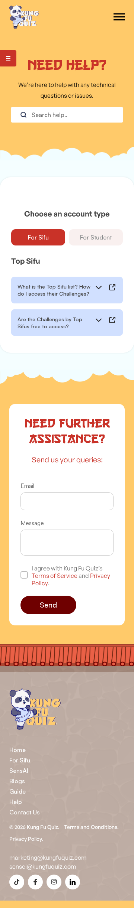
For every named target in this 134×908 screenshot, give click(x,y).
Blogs (17, 781)
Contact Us (24, 812)
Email (27, 485)
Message (32, 523)
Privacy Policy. (26, 839)
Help (15, 802)
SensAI (18, 770)
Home (17, 750)
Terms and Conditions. (91, 827)
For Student (96, 237)
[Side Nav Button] (8, 58)
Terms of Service (54, 575)
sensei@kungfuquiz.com (42, 866)
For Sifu (38, 237)
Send (48, 604)
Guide (17, 791)
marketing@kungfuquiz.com (48, 857)
